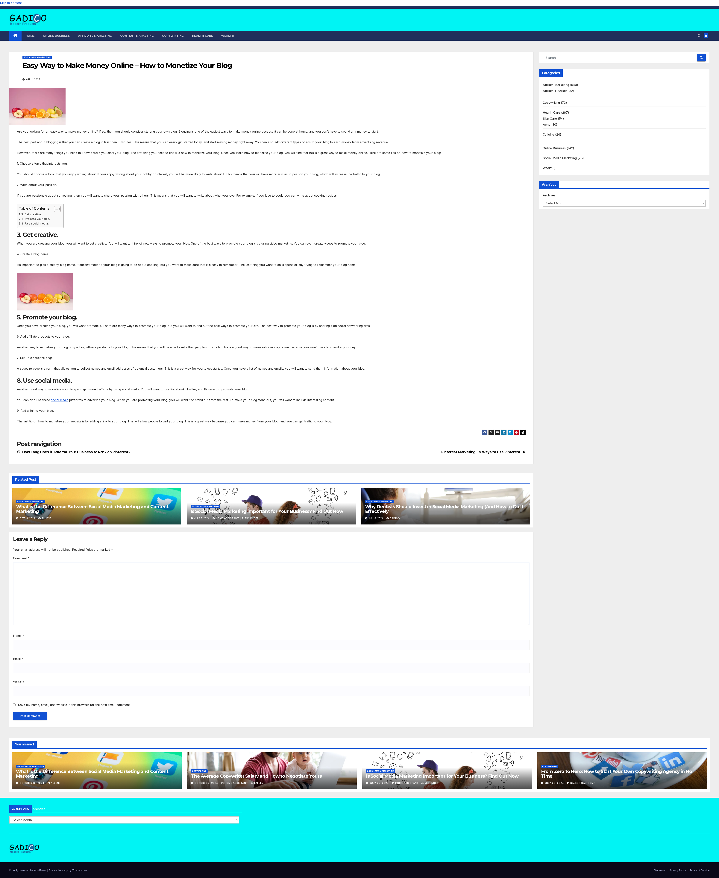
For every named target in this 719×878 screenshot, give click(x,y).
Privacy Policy (678, 870)
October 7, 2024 (207, 783)
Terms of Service (700, 870)
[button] (699, 36)
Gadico (395, 518)
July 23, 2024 (555, 783)
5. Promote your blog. (36, 218)
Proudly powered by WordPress (28, 870)
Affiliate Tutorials (555, 91)
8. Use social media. (35, 223)
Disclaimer (660, 870)
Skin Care (550, 118)
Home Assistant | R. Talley (244, 783)
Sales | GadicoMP (582, 783)
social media (59, 400)
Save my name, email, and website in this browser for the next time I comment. (74, 705)
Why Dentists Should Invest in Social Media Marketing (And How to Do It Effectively (444, 509)
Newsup (63, 870)
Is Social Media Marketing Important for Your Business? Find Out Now (267, 511)
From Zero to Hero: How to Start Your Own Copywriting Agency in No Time (616, 774)
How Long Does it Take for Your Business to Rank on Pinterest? (76, 452)
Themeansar (79, 870)
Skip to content (11, 3)
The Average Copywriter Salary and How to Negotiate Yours (256, 776)
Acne (546, 124)
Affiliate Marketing (95, 35)
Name (18, 636)
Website (18, 682)
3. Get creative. (31, 214)
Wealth (227, 35)
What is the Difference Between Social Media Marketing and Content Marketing (92, 509)
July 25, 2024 (379, 783)
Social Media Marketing (37, 57)
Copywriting (173, 35)
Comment (21, 558)
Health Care (202, 35)
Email (18, 659)
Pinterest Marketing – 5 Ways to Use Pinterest (480, 452)
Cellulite (548, 134)
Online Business (56, 35)
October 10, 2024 (32, 783)
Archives (549, 195)
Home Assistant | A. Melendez (237, 518)
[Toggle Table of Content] (55, 209)
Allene (46, 518)
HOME (30, 35)
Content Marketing (137, 35)
